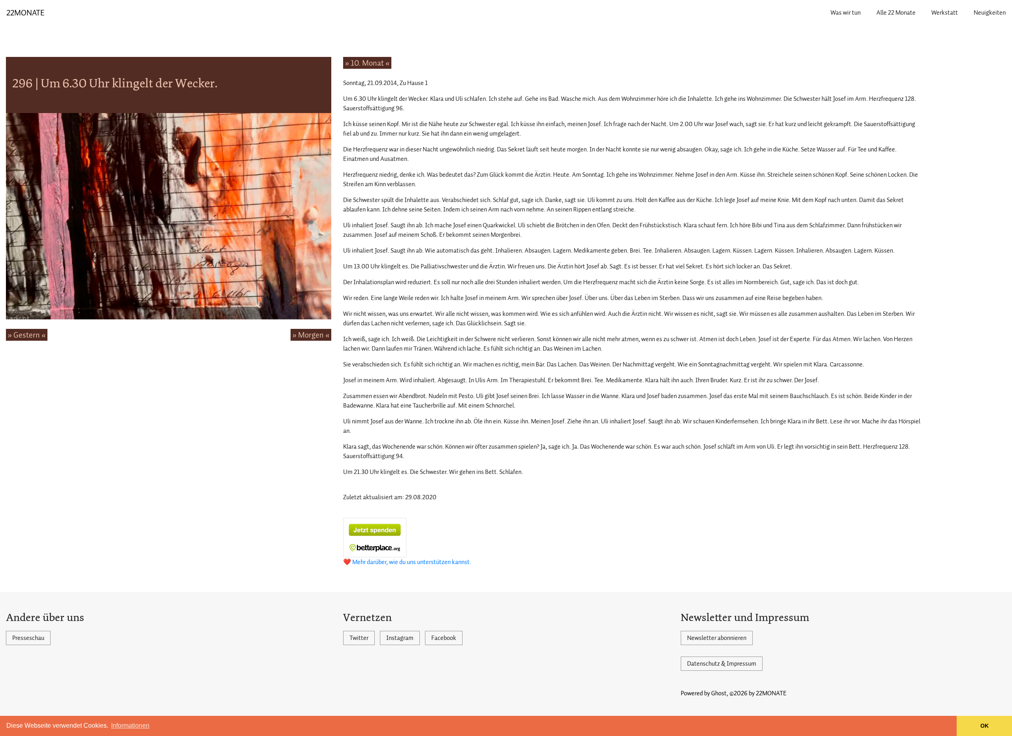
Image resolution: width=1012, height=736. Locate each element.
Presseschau (28, 638)
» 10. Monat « (367, 63)
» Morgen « (311, 335)
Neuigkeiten (990, 12)
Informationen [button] (130, 725)
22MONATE (25, 13)
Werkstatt (944, 12)
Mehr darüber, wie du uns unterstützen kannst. (411, 562)
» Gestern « (27, 335)
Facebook (443, 638)
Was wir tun (846, 12)
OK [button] (984, 726)
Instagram (399, 638)
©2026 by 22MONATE (758, 693)
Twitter (358, 638)
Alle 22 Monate (896, 12)
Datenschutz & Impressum (721, 663)
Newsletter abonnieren (716, 638)
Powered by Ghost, (704, 693)
